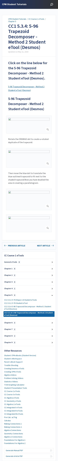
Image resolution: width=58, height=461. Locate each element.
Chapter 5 (12, 21)
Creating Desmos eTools (14, 368)
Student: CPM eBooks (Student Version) (20, 355)
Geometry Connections (13, 433)
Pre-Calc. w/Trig (10, 417)
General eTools (12, 262)
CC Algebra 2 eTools (12, 404)
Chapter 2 (9, 275)
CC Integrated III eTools (13, 414)
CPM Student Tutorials (17, 19)
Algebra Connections (12, 430)
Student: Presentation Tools (15, 388)
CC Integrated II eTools (13, 410)
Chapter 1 (9, 268)
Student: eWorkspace (13, 358)
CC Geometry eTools (12, 401)
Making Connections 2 (13, 427)
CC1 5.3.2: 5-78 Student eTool (16, 303)
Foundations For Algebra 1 (14, 440)
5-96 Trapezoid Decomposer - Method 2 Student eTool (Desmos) (26, 103)
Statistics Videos (11, 381)
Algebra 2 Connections (13, 437)
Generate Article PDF (14, 456)
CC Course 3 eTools (12, 394)
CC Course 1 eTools (36, 19)
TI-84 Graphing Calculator (14, 385)
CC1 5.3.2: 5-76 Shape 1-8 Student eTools (20, 300)
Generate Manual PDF (14, 450)
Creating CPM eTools (12, 371)
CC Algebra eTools (11, 398)
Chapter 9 (9, 342)
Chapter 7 (9, 329)
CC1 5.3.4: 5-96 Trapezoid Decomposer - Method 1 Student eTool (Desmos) (27, 307)
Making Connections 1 (13, 424)
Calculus (7, 420)
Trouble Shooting (11, 365)
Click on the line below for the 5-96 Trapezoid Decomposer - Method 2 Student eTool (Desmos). (27, 71)
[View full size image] (29, 124)
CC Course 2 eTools (12, 391)
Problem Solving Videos (13, 378)
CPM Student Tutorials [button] (14, 4)
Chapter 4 (9, 288)
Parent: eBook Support (13, 362)
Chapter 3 (9, 282)
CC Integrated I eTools (13, 407)
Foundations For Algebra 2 (14, 443)
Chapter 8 (9, 336)
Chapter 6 (9, 322)
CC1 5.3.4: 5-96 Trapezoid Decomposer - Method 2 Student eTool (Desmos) (27, 37)
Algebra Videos (10, 375)
